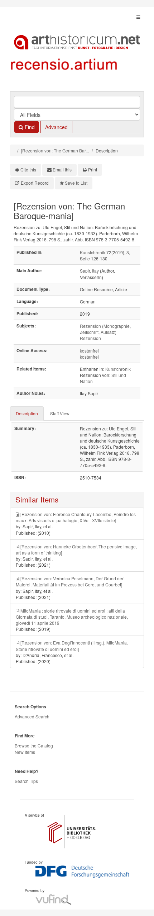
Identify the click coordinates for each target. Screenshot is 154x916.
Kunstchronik (92, 252)
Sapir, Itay (89, 271)
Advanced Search (32, 716)
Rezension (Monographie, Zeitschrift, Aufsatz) (105, 329)
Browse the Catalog (34, 745)
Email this (62, 169)
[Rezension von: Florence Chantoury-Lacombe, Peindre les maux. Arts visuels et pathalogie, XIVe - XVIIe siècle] (76, 517)
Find (29, 127)
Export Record (35, 183)
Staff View (59, 413)
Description (27, 413)
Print (92, 169)
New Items (25, 752)
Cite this (28, 169)
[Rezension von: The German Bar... (55, 150)
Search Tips (26, 781)
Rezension (90, 338)
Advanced (56, 127)
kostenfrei (89, 351)
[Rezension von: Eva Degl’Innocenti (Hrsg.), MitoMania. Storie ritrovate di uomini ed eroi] (72, 645)
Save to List (76, 183)
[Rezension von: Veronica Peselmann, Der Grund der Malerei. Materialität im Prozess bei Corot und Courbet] (70, 581)
